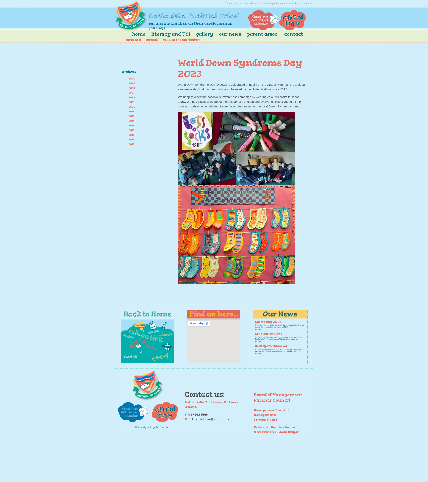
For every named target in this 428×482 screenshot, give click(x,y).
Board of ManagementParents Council (278, 397)
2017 (131, 120)
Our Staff (151, 39)
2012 (131, 144)
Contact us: (205, 394)
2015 (131, 130)
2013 (131, 139)
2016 (131, 125)
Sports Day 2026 (268, 322)
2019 (131, 111)
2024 (132, 88)
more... (259, 329)
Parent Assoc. (262, 34)
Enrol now (292, 20)
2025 (132, 83)
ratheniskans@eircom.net (209, 419)
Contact (293, 34)
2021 (131, 102)
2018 (131, 116)
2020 (132, 106)
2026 (132, 78)
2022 (132, 97)
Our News (230, 34)
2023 (132, 92)
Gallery (204, 34)
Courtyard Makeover (271, 346)
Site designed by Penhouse (151, 427)
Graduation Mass (268, 334)
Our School (133, 39)
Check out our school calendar (263, 20)
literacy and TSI (170, 34)
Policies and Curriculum (181, 39)
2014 (131, 135)
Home (138, 34)
